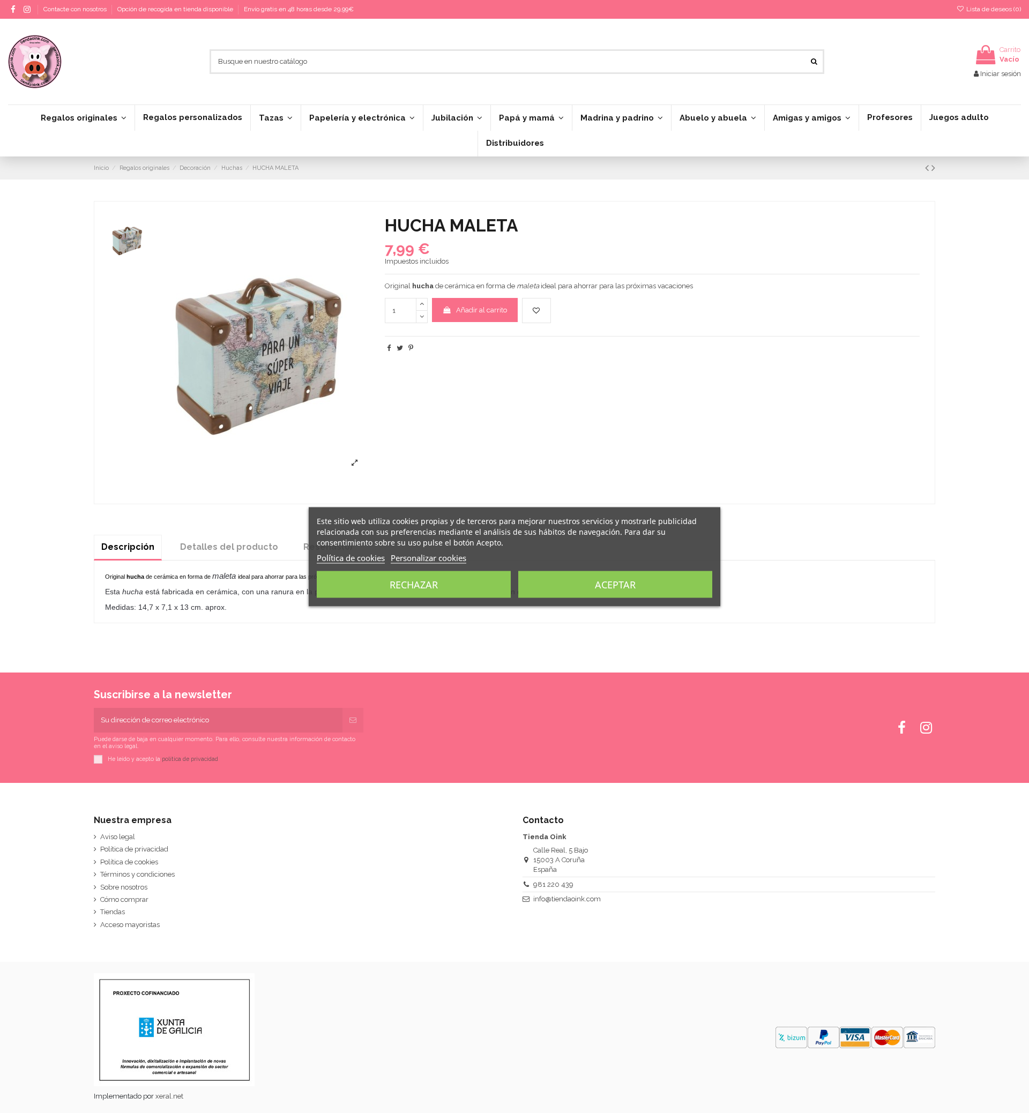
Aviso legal (117, 837)
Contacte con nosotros (75, 9)
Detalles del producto (229, 547)
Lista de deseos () (993, 9)
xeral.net (169, 1096)
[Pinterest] (410, 348)
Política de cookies (129, 862)
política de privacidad (190, 758)
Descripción (127, 547)
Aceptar (615, 584)
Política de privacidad (134, 849)
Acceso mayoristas (130, 925)
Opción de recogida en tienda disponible (176, 9)
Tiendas (112, 912)
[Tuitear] (400, 348)
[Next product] (933, 168)
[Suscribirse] (352, 720)
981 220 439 (553, 884)
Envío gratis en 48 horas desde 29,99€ (299, 9)
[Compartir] (389, 348)
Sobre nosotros (123, 887)
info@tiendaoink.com (567, 899)
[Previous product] (928, 168)
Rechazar (414, 584)
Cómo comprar (124, 899)
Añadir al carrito (481, 310)
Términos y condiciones (137, 874)
